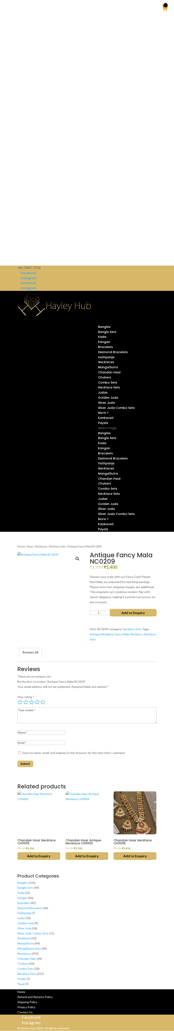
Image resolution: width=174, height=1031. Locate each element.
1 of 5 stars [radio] (19, 702)
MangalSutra (108, 367)
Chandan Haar (109, 372)
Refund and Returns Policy (35, 997)
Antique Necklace (101, 634)
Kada (102, 337)
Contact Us (25, 1012)
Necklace (136, 634)
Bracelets (105, 347)
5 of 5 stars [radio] (42, 702)
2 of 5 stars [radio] (25, 702)
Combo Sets (107, 382)
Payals (103, 423)
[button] (77, 559)
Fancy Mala (122, 634)
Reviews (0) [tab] (30, 652)
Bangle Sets (107, 332)
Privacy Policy (26, 1007)
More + (103, 413)
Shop (30, 546)
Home (21, 546)
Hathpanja (106, 357)
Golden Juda (108, 397)
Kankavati (106, 418)
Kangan (104, 342)
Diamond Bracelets (113, 352)
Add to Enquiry (133, 613)
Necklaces (106, 362)
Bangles (104, 327)
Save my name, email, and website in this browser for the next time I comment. (74, 753)
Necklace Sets (109, 387)
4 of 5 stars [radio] (37, 702)
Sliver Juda (106, 403)
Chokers (104, 377)
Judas (103, 392)
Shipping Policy (27, 1002)
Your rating (25, 697)
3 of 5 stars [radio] (31, 702)
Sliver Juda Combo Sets (116, 408)
